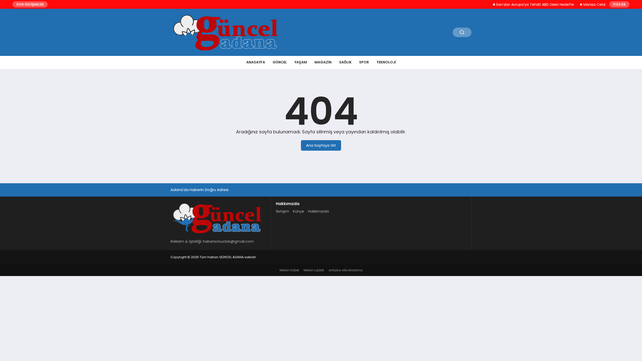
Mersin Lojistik (314, 270)
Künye (298, 211)
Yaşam (300, 62)
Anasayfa (255, 62)
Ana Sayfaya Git (321, 145)
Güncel (280, 62)
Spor (364, 62)
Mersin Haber (289, 270)
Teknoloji (386, 62)
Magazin (323, 62)
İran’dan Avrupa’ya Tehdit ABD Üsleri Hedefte (529, 4)
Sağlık (345, 62)
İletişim (282, 211)
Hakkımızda (318, 211)
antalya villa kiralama (346, 270)
